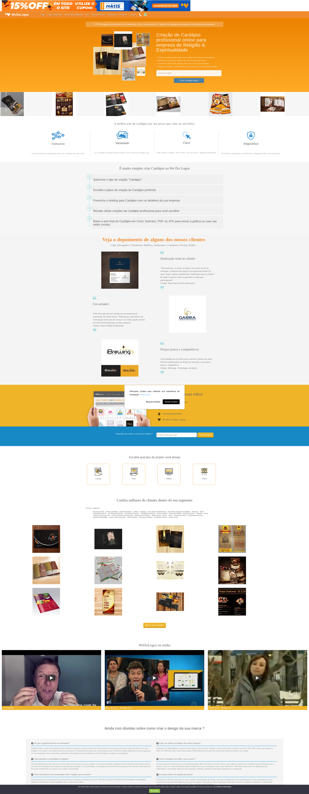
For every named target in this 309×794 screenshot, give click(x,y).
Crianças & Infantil (162, 513)
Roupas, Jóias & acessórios (117, 517)
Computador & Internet (99, 513)
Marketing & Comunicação (142, 515)
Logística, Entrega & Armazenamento (122, 515)
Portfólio (123, 14)
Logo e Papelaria (55, 14)
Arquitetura (143, 511)
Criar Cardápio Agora (188, 80)
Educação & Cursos (189, 513)
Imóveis (206, 513)
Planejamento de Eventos (195, 515)
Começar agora (205, 435)
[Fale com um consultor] (146, 14)
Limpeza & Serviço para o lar (101, 515)
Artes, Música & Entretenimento (157, 511)
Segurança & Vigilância (145, 517)
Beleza (202, 511)
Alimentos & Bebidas (112, 511)
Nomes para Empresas (73, 14)
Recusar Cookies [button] (153, 402)
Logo (43, 14)
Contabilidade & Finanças (147, 513)
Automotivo (195, 511)
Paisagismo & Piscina (180, 515)
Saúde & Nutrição (132, 517)
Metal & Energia (156, 515)
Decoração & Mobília (175, 513)
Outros (170, 515)
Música (164, 515)
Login (133, 14)
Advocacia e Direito (98, 511)
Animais (136, 511)
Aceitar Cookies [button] (171, 402)
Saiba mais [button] (145, 395)
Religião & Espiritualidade (100, 517)
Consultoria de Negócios (131, 513)
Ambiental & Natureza (125, 511)
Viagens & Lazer (173, 517)
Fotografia (199, 513)
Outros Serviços (98, 14)
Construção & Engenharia (115, 513)
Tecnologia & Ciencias (160, 517)
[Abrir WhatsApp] (6, 788)
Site (87, 14)
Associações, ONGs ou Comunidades (179, 511)
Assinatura (112, 14)
